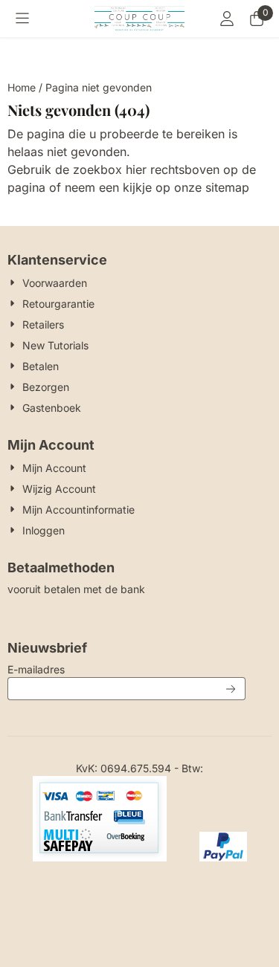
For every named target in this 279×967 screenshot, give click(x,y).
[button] (22, 18)
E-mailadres (126, 669)
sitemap (227, 187)
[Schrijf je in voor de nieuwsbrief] (231, 688)
